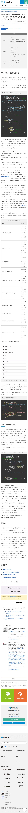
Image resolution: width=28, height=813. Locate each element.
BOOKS (18, 762)
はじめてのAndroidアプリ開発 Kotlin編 (15, 663)
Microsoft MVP (20, 648)
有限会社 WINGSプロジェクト (16, 632)
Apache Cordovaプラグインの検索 (11, 572)
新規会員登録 (14, 719)
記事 (17, 756)
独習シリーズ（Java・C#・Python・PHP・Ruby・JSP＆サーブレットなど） (16, 655)
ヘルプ (6, 791)
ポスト (19, 602)
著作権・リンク (8, 793)
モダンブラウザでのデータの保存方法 (17, 39)
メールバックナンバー (14, 716)
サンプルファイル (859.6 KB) (15, 29)
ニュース (3, 756)
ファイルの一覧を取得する (15, 60)
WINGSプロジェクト (14, 631)
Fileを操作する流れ (14, 52)
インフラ (21, 5)
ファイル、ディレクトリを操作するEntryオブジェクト (17, 55)
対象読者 (11, 37)
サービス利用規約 (8, 800)
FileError (23, 205)
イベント (3, 762)
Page (4, 40)
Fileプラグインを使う (14, 47)
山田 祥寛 (16, 22)
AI (5, 5)
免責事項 (7, 797)
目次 (14, 34)
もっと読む (5, 619)
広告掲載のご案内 (21, 750)
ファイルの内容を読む (14, 62)
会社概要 (7, 799)
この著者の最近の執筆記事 (13, 639)
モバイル (3, 25)
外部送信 (7, 804)
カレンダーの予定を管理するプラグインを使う (13, 618)
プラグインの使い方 (15, 50)
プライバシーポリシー (9, 802)
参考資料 (11, 65)
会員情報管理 (7, 795)
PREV (4, 581)
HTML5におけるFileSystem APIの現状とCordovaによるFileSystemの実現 (17, 42)
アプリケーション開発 (12, 5)
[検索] (2, 5)
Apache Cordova (7, 569)
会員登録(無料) (13, 596)
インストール (13, 49)
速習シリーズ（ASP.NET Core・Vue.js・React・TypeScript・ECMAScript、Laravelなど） (16, 658)
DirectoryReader (5, 176)
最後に (11, 64)
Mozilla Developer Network (9, 577)
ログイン (10, 598)
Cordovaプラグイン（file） (9, 574)
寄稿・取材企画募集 (7, 750)
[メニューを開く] (2, 2)
